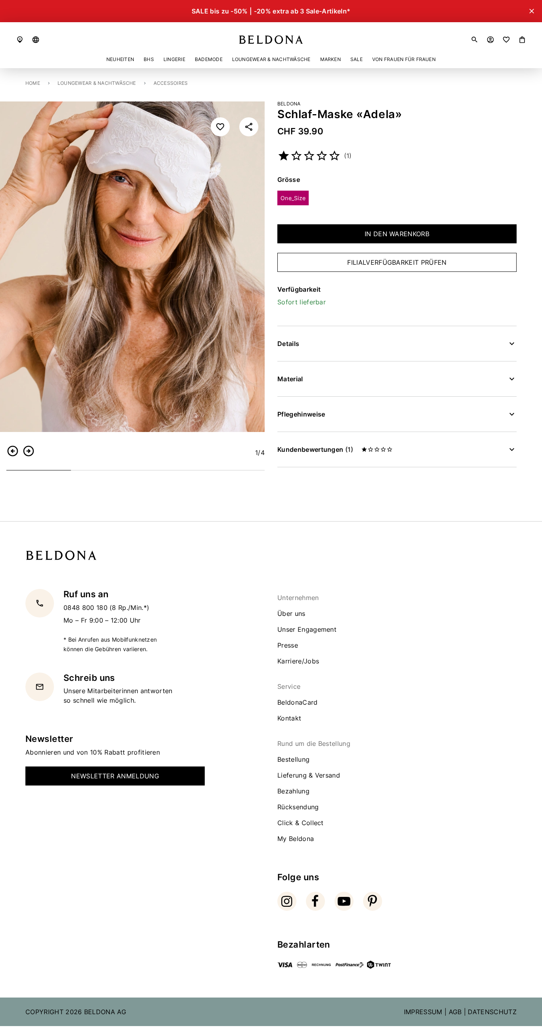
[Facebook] (315, 901)
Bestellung (293, 759)
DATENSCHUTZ (492, 1012)
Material (290, 379)
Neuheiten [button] (120, 59)
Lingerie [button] (174, 59)
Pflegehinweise (301, 414)
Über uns (291, 613)
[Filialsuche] (20, 40)
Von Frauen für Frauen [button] (404, 59)
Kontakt (289, 718)
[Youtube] (344, 901)
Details (288, 344)
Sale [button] (356, 59)
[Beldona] (271, 39)
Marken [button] (330, 59)
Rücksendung (298, 807)
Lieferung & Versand (308, 775)
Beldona (289, 104)
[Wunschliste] (506, 40)
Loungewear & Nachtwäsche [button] (271, 59)
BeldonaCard (297, 702)
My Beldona (295, 839)
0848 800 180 (86, 608)
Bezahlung (293, 791)
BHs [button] (149, 59)
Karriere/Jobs (298, 661)
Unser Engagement (306, 629)
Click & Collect (300, 823)
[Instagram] (286, 901)
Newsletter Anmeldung (115, 776)
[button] (36, 40)
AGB (455, 1012)
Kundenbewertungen (315, 449)
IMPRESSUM (423, 1012)
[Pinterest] (372, 901)
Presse (287, 645)
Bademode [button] (209, 59)
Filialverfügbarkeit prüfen (396, 262)
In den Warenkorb (397, 234)
